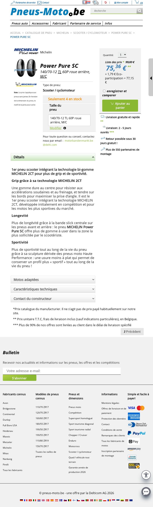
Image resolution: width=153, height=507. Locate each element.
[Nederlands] (88, 2)
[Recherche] (140, 11)
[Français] (84, 2)
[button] (146, 474)
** (129, 67)
